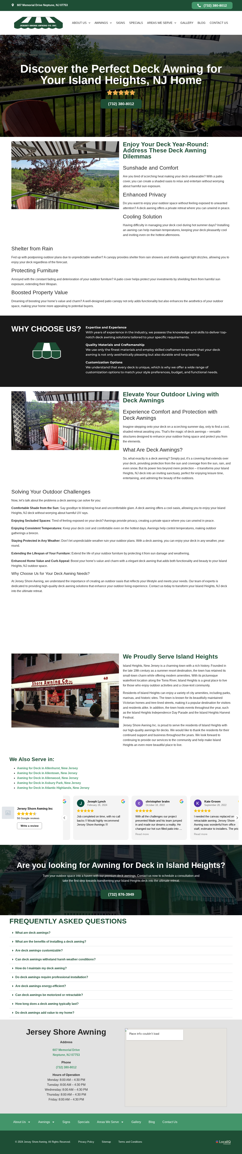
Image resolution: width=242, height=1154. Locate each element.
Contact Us (219, 22)
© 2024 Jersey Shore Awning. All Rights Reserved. (43, 1141)
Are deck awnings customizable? (39, 950)
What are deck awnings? (32, 932)
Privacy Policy (86, 1141)
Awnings (101, 22)
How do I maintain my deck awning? (41, 968)
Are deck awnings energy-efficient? (40, 986)
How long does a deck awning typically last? (47, 1003)
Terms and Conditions (130, 1141)
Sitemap (106, 1141)
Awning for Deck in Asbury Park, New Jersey (49, 783)
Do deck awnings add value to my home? (44, 1012)
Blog (202, 22)
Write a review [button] (30, 825)
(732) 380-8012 (66, 1067)
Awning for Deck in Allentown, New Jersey (47, 773)
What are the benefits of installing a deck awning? (50, 941)
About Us (79, 22)
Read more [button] (133, 834)
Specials (136, 22)
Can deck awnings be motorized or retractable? (49, 994)
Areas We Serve (159, 22)
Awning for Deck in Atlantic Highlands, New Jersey (53, 787)
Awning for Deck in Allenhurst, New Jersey (47, 768)
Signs (120, 22)
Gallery (186, 22)
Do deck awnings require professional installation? (51, 977)
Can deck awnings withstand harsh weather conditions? (55, 959)
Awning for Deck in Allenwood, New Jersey (47, 778)
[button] (237, 818)
